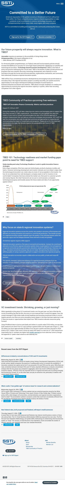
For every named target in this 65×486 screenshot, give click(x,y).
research (7, 401)
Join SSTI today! (11, 283)
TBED (7, 217)
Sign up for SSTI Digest (11, 455)
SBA (17, 424)
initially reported (35, 332)
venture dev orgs (20, 376)
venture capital (8, 338)
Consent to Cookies (50, 482)
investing (18, 338)
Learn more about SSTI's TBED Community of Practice (24, 134)
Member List (49, 444)
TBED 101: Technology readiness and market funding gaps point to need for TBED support (32, 158)
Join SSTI (11, 451)
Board (27, 442)
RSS (6, 477)
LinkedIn (4, 477)
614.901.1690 (58, 466)
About (27, 440)
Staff (27, 444)
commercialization (18, 401)
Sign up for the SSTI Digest (21, 37)
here (9, 128)
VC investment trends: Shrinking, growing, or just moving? (30, 307)
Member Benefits (51, 442)
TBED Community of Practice (34, 448)
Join (46, 440)
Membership (29, 446)
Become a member (45, 37)
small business (8, 424)
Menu (58, 4)
